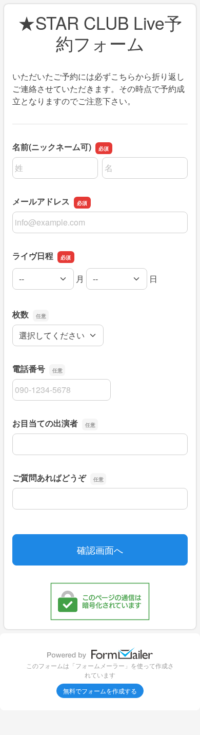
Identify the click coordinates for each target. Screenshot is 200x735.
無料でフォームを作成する (100, 690)
